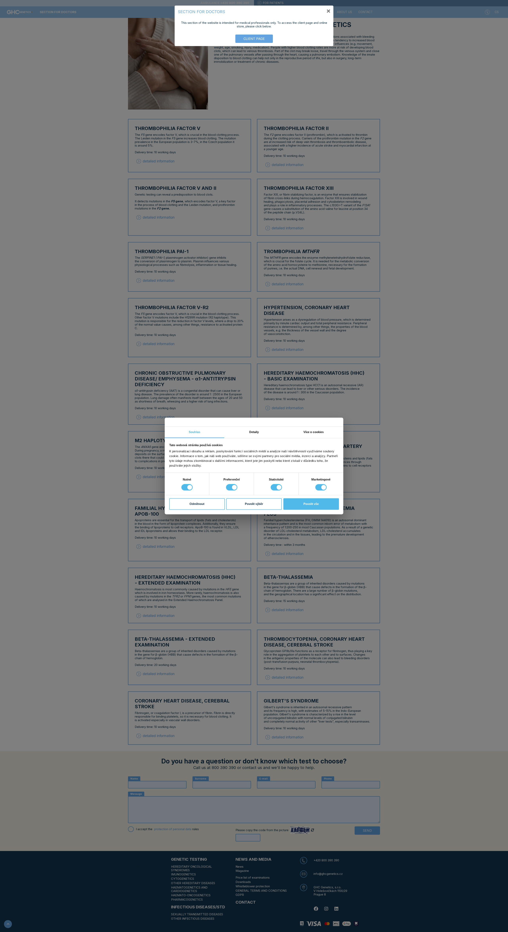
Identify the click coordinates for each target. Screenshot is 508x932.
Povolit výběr (254, 504)
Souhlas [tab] (194, 432)
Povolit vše (311, 504)
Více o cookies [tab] (313, 432)
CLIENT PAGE (254, 39)
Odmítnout (197, 504)
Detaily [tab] (254, 432)
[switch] (231, 487)
